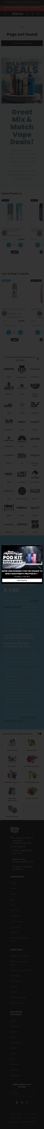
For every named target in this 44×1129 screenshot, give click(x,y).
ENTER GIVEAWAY (22, 580)
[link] (22, 557)
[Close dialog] (41, 547)
